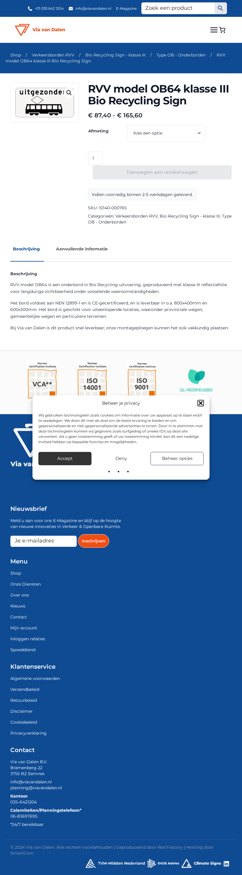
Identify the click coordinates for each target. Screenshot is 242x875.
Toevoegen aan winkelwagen (162, 172)
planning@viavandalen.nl (36, 787)
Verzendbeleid (24, 689)
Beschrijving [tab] (26, 249)
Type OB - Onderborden (181, 55)
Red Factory (170, 847)
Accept (65, 458)
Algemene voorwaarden (35, 678)
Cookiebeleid (23, 722)
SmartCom (21, 853)
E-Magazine (126, 8)
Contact (18, 617)
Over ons (19, 595)
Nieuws (17, 606)
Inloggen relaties (27, 638)
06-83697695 (23, 816)
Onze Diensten (25, 584)
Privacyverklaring (28, 733)
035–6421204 (23, 802)
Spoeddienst (23, 649)
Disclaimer (21, 711)
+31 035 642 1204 (49, 8)
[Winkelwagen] (222, 30)
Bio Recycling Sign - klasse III (115, 55)
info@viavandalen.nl (93, 8)
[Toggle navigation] (214, 30)
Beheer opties (177, 458)
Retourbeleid (23, 700)
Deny (121, 458)
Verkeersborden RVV (53, 55)
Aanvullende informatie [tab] (82, 249)
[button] (201, 403)
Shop (15, 55)
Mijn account (23, 628)
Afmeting (98, 131)
